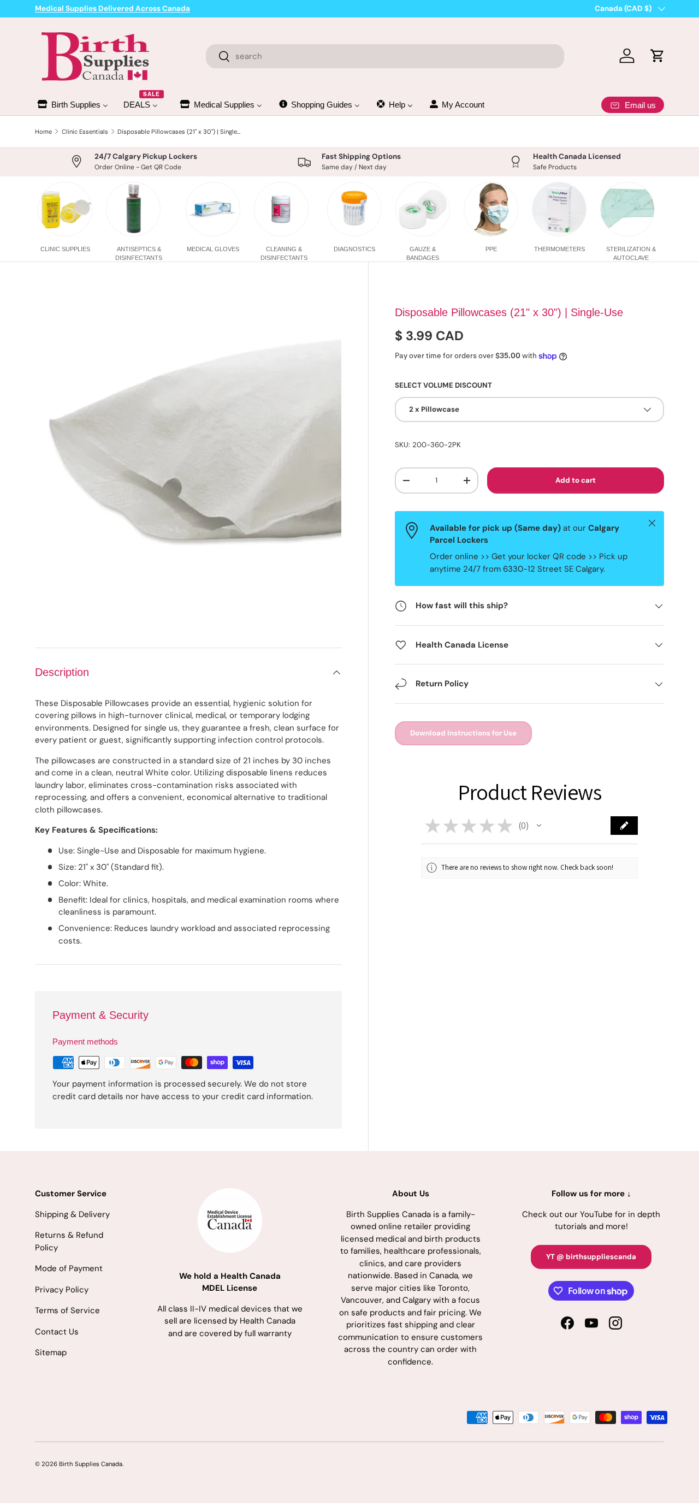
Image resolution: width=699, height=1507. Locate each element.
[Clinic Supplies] (65, 209)
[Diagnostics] (354, 209)
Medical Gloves (213, 249)
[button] (539, 825)
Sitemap (51, 1352)
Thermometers (559, 249)
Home (43, 131)
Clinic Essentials (85, 131)
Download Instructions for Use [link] (463, 733)
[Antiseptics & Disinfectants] (133, 209)
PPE (491, 249)
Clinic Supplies (65, 249)
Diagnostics (354, 249)
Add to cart (575, 480)
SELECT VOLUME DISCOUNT (443, 385)
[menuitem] (72, 104)
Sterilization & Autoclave (631, 253)
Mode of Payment (69, 1268)
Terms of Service (67, 1310)
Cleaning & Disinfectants (283, 253)
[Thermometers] (559, 209)
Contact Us (57, 1331)
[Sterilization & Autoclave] (627, 209)
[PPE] (491, 209)
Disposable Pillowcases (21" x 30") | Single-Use (178, 131)
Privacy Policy (61, 1289)
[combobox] (385, 56)
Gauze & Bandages (422, 253)
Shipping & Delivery (72, 1214)
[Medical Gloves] (213, 209)
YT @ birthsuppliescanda (591, 1256)
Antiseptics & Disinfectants (138, 253)
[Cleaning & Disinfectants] (281, 209)
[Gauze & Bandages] (422, 209)
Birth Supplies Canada (90, 1464)
